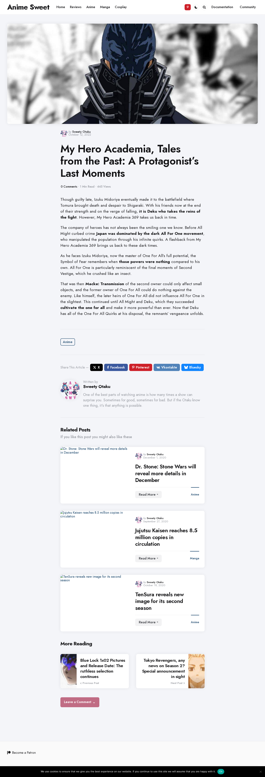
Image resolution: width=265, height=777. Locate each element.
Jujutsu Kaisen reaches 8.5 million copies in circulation (166, 537)
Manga (194, 558)
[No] (260, 771)
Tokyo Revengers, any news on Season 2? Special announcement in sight (163, 668)
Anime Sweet (28, 7)
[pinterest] (188, 7)
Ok (220, 771)
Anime (67, 342)
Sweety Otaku (81, 132)
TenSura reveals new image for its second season (159, 601)
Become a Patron (24, 752)
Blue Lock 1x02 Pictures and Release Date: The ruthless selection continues (102, 668)
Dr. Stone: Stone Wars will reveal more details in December (165, 473)
